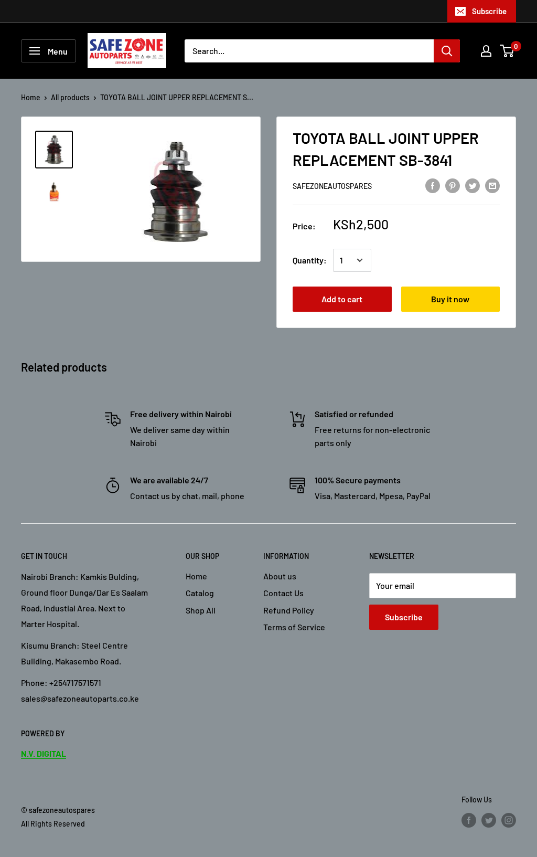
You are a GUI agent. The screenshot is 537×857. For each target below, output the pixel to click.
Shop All (201, 610)
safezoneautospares (332, 186)
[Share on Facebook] (432, 185)
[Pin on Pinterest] (452, 185)
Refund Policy (288, 610)
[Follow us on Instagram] (508, 819)
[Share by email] (492, 185)
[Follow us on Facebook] (468, 819)
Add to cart (341, 299)
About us (279, 576)
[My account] (486, 51)
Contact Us (283, 593)
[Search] (447, 50)
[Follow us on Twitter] (488, 819)
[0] (507, 51)
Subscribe (489, 11)
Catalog (200, 593)
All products (70, 97)
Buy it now (450, 299)
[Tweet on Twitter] (472, 185)
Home (30, 97)
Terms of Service (294, 627)
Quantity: (310, 260)
